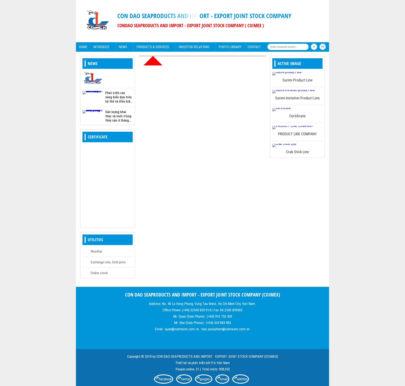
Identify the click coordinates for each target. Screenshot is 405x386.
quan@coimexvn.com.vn (182, 329)
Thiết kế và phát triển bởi (192, 363)
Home (83, 47)
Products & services (152, 47)
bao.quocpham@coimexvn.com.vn (226, 329)
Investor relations (194, 47)
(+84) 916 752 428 (219, 316)
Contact (254, 47)
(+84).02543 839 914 (196, 310)
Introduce (101, 47)
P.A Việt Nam (220, 363)
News (123, 47)
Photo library (230, 47)
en (322, 46)
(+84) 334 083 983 (218, 323)
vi (314, 46)
